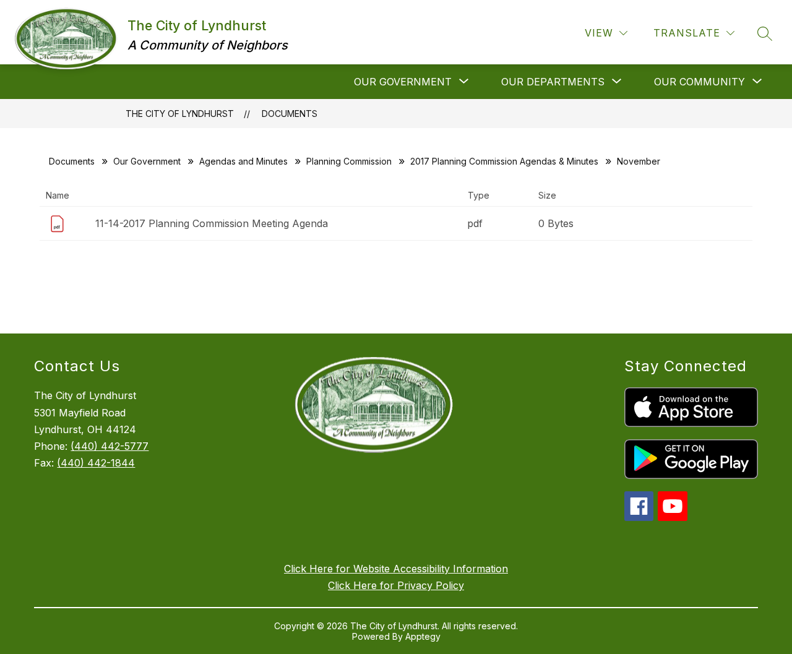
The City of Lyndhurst (180, 113)
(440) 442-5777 (109, 446)
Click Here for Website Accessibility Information (396, 568)
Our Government (147, 161)
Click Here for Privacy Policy (396, 585)
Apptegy (423, 636)
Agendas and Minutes (243, 161)
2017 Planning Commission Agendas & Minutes (504, 161)
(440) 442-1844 (96, 463)
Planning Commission (349, 161)
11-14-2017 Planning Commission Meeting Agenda (211, 223)
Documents (289, 113)
